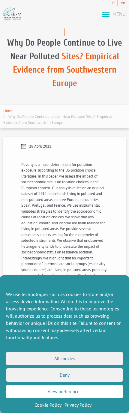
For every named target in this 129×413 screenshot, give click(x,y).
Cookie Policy (48, 405)
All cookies (64, 358)
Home (8, 110)
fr (113, 2)
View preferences (64, 391)
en (123, 2)
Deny (65, 375)
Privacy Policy (78, 405)
